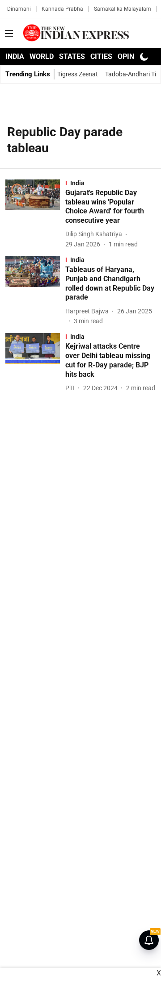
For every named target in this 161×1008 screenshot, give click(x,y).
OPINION (132, 56)
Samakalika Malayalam (122, 9)
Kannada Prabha (62, 9)
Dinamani (19, 9)
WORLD (42, 56)
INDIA (14, 56)
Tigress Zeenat (77, 74)
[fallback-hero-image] (35, 214)
